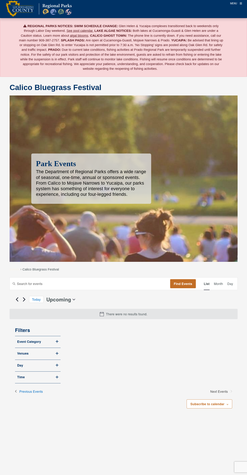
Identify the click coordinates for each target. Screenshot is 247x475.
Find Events (183, 283)
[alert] (124, 314)
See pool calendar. (80, 31)
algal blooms (79, 35)
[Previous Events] (17, 299)
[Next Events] (24, 299)
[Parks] (39, 11)
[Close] (239, 26)
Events (15, 269)
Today (36, 299)
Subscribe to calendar (207, 404)
